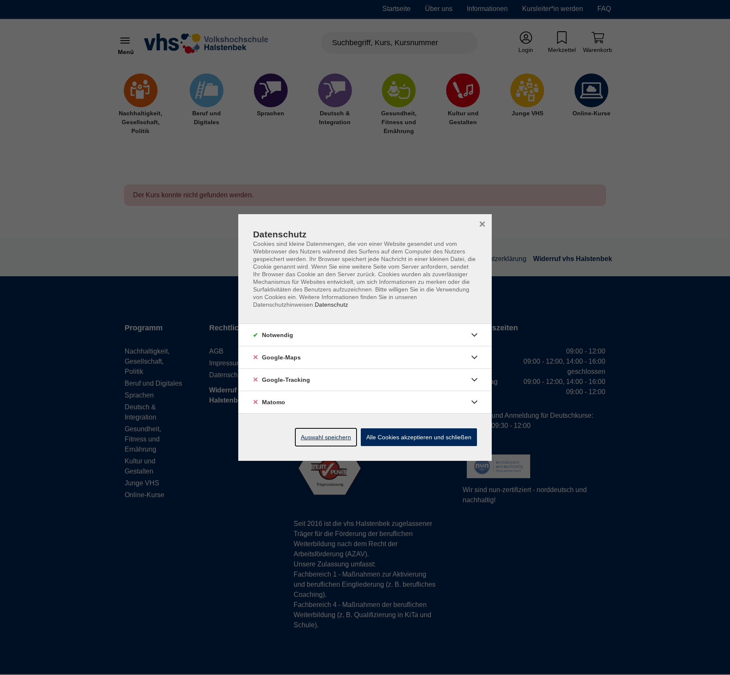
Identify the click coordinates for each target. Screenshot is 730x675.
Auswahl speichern (326, 437)
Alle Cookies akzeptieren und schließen (418, 437)
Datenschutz (331, 304)
